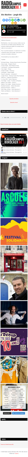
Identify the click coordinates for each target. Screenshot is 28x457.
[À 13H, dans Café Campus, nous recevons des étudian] (14, 369)
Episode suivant (14, 102)
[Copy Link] (12, 23)
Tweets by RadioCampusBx (7, 444)
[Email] (24, 20)
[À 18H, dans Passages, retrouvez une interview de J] (14, 176)
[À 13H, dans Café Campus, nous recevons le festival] (14, 204)
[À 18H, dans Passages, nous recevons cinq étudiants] (14, 231)
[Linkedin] (18, 20)
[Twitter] (9, 20)
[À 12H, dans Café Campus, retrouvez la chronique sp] (14, 286)
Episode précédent (14, 98)
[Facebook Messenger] (4, 20)
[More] (15, 23)
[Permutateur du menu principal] (25, 4)
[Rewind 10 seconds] (8, 32)
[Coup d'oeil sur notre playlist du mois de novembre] (14, 397)
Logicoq (16, 453)
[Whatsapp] (12, 20)
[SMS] (21, 20)
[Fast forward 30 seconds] (13, 32)
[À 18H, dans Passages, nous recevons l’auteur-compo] (14, 314)
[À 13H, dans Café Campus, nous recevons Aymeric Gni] (14, 259)
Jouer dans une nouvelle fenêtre (9, 37)
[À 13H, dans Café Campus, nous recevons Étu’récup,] (14, 342)
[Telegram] (15, 20)
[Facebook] (6, 20)
